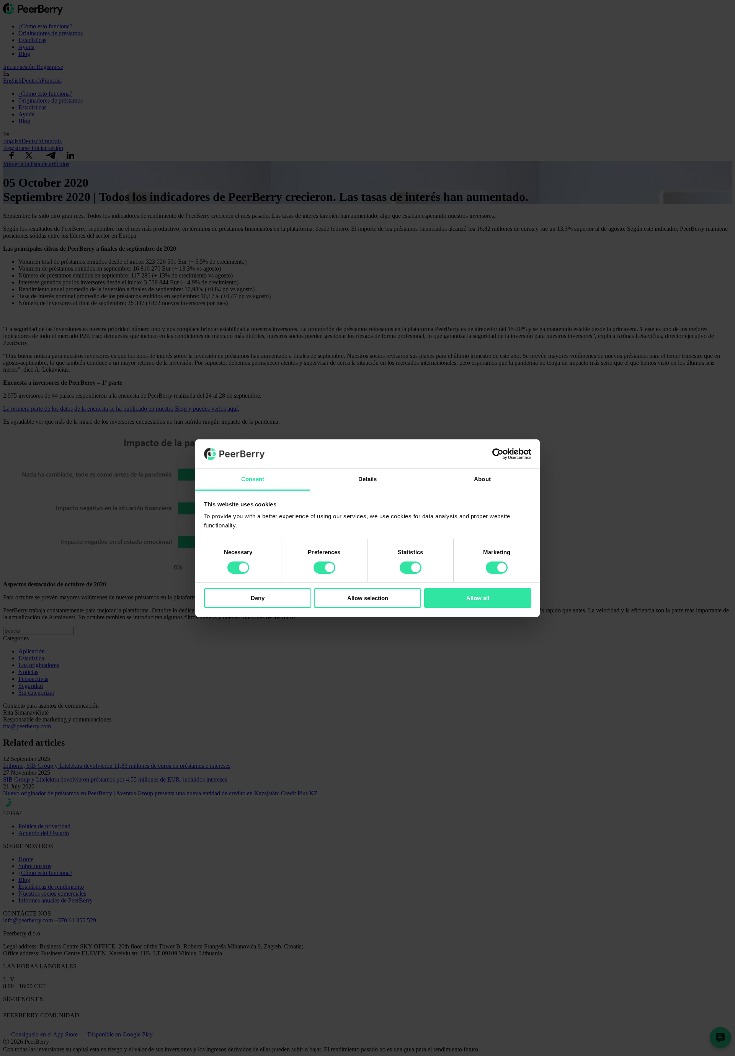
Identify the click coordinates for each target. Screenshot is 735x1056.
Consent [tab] (252, 479)
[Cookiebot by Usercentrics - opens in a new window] (497, 454)
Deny (258, 598)
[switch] (324, 567)
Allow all (477, 598)
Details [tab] (367, 479)
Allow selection (367, 598)
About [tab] (482, 479)
